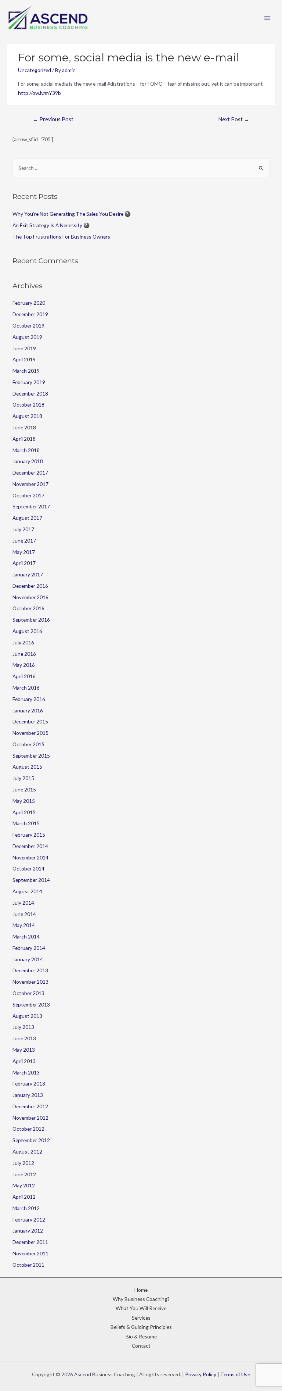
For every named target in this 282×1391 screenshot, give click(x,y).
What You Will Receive (141, 1308)
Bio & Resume (141, 1336)
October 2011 (28, 1265)
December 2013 (30, 970)
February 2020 (28, 303)
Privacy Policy (200, 1374)
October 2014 (28, 868)
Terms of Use (235, 1374)
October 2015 (28, 744)
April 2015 (24, 812)
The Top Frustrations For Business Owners (61, 236)
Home (141, 1290)
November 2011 (30, 1253)
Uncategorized (34, 70)
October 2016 (28, 608)
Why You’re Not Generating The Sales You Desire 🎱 (71, 214)
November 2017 (30, 484)
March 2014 (26, 936)
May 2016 (23, 665)
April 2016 (24, 676)
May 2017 (23, 552)
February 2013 (28, 1083)
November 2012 (30, 1118)
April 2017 (24, 563)
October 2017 (28, 495)
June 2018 (24, 427)
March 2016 (26, 687)
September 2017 (31, 506)
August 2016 (27, 631)
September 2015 (31, 755)
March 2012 (26, 1208)
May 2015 (23, 801)
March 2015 (26, 823)
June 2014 (24, 914)
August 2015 (27, 767)
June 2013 (24, 1038)
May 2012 (23, 1185)
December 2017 (30, 472)
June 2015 (24, 789)
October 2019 (28, 325)
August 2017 (27, 518)
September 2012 (31, 1140)
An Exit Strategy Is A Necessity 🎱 (51, 225)
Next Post (233, 119)
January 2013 (27, 1095)
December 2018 (30, 393)
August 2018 (27, 416)
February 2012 (28, 1219)
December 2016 (30, 586)
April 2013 (24, 1061)
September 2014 (31, 880)
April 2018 (24, 439)
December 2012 (30, 1106)
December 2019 (30, 314)
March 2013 (26, 1072)
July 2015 (23, 778)
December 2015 (30, 721)
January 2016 (27, 710)
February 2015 (28, 835)
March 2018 (26, 450)
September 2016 (31, 619)
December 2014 (30, 846)
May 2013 (23, 1050)
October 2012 (28, 1129)
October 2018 (28, 404)
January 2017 (27, 574)
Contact (141, 1345)
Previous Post (53, 119)
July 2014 (23, 903)
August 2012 (27, 1151)
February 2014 (28, 948)
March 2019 (26, 371)
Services (141, 1318)
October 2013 (28, 993)
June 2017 (24, 540)
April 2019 (24, 359)
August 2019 (27, 337)
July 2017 (23, 529)
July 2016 (23, 642)
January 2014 (27, 959)
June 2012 (24, 1174)
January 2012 (27, 1230)
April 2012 (24, 1197)
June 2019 (24, 348)
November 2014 (30, 857)
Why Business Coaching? (141, 1299)
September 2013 (31, 1004)
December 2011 (30, 1242)
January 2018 (27, 461)
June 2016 (24, 654)
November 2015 (30, 733)
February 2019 (28, 382)
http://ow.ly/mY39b (39, 93)
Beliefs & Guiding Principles (141, 1327)
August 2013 (27, 1016)
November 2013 (30, 982)
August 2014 (27, 891)
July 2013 (23, 1027)
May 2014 (23, 925)
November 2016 (30, 597)
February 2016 (28, 699)
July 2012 (23, 1163)
